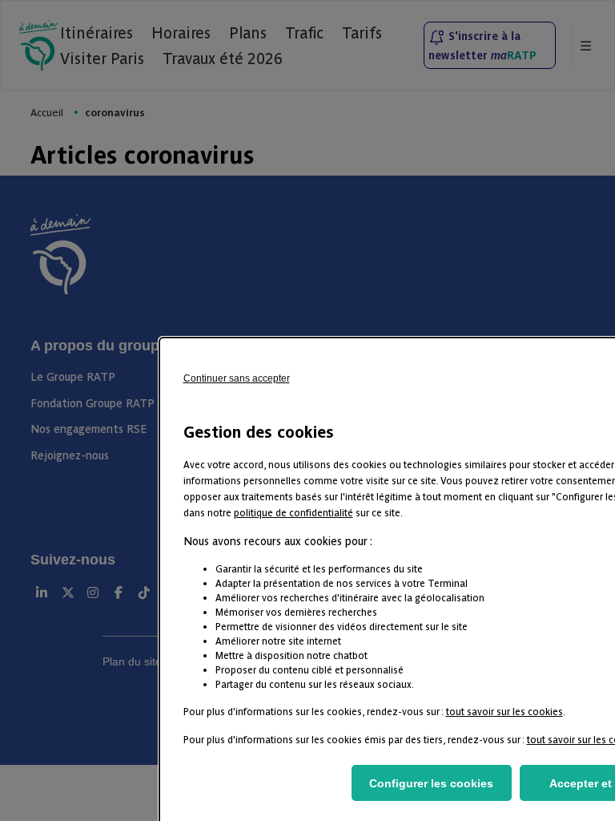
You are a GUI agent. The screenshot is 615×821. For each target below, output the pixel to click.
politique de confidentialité (293, 512)
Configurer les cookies (431, 783)
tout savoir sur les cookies (504, 711)
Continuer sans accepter (236, 378)
